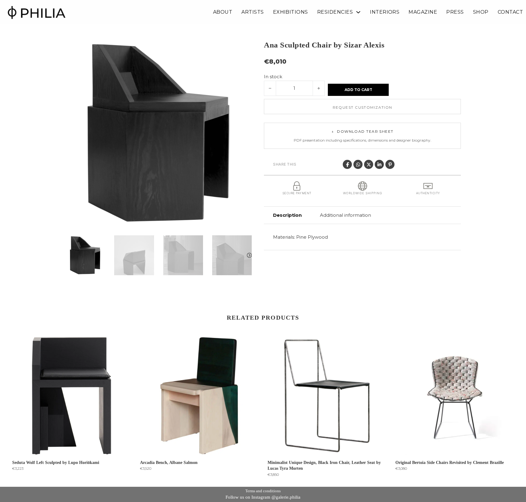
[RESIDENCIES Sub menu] (358, 12)
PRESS (455, 12)
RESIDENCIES (335, 12)
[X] (368, 164)
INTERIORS (384, 12)
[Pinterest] (389, 164)
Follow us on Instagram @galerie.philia (263, 497)
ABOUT (222, 12)
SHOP (481, 12)
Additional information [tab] (345, 215)
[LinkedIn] (379, 164)
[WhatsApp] (358, 164)
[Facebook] (347, 164)
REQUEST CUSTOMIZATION (362, 107)
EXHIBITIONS (290, 12)
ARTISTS (252, 12)
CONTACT (510, 12)
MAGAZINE (423, 12)
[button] (243, 47)
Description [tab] (287, 215)
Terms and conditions (263, 491)
